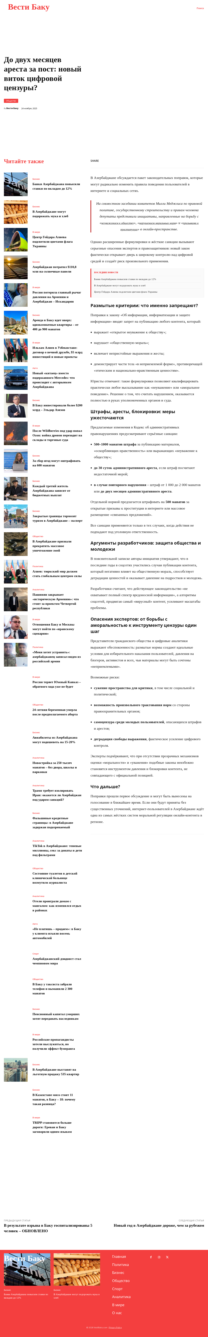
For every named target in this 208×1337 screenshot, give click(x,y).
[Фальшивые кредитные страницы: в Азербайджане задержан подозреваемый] (16, 821)
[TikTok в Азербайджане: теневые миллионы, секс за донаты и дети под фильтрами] (16, 848)
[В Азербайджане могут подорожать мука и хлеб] (16, 212)
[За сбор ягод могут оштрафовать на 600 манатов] (16, 461)
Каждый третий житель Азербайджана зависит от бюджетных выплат (51, 490)
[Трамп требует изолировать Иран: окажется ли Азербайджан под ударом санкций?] (16, 793)
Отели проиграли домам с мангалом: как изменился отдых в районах (56, 905)
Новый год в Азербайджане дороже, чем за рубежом (159, 1225)
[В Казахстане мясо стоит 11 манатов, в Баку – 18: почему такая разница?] (16, 1097)
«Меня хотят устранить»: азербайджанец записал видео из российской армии (56, 656)
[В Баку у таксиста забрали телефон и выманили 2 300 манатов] (16, 987)
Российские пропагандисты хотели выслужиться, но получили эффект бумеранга (53, 1044)
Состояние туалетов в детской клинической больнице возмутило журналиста (54, 878)
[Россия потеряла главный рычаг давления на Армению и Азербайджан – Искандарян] (16, 295)
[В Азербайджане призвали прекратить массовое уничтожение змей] (16, 544)
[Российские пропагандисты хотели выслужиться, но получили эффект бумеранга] (16, 1042)
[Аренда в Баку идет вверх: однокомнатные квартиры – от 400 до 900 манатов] (16, 322)
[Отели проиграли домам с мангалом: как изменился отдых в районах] (16, 904)
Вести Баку (12, 108)
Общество (11, 100)
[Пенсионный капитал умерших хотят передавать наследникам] (16, 1014)
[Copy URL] (170, 160)
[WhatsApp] (163, 160)
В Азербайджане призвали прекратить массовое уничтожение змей (52, 546)
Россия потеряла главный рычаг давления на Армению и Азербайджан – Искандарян (56, 297)
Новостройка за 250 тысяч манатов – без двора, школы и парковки (54, 767)
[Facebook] (148, 160)
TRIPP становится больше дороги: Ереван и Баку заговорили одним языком (52, 1127)
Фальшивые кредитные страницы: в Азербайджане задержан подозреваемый (52, 822)
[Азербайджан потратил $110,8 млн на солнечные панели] (16, 267)
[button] (200, 8)
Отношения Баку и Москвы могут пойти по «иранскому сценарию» (53, 629)
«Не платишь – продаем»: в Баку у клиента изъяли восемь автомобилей (56, 933)
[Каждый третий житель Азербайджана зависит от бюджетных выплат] (16, 489)
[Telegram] (193, 160)
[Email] (185, 160)
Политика (37, 566)
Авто (35, 368)
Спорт (35, 954)
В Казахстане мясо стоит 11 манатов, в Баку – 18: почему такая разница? (53, 1099)
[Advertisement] (147, 117)
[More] (200, 160)
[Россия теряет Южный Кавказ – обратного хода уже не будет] (16, 682)
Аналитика (38, 590)
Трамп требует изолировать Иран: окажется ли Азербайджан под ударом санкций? (56, 795)
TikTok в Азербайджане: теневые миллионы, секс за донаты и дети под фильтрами (57, 850)
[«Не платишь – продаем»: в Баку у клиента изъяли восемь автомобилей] (16, 931)
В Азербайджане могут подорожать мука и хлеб (120, 285)
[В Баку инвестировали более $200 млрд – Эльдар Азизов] (16, 406)
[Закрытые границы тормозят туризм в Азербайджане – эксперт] (16, 516)
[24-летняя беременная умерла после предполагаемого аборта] (16, 710)
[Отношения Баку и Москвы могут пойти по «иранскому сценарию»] (16, 627)
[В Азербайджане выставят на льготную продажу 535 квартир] (16, 1070)
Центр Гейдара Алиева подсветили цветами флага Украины (52, 241)
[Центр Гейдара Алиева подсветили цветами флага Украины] (16, 240)
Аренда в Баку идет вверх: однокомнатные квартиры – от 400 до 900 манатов (55, 324)
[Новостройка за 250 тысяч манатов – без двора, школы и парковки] (16, 765)
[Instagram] (159, 1257)
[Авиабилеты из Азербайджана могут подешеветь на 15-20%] (16, 738)
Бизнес (36, 179)
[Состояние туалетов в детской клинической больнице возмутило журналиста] (16, 876)
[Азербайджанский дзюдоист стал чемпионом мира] (16, 959)
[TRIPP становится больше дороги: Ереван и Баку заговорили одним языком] (16, 1125)
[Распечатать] (178, 160)
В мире (36, 232)
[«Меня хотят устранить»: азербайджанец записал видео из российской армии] (16, 655)
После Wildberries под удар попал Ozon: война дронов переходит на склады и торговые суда (57, 435)
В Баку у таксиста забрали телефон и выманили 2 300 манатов (52, 988)
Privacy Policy (115, 1327)
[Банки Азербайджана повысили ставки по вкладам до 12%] (16, 184)
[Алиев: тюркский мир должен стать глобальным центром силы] (16, 572)
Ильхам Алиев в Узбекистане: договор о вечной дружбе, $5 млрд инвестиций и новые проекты (57, 352)
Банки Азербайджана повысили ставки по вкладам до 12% (125, 279)
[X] (155, 160)
